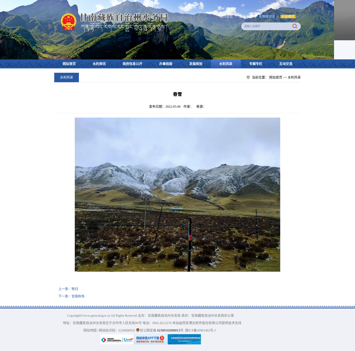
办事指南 (165, 64)
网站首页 (69, 64)
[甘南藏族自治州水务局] (111, 12)
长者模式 (288, 16)
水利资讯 (99, 64)
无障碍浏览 (267, 16)
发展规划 (195, 64)
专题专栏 (255, 64)
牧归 (74, 289)
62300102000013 (168, 330)
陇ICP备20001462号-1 (200, 330)
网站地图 (90, 330)
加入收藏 (246, 16)
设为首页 (226, 16)
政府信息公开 (132, 64)
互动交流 (285, 64)
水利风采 (225, 64)
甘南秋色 (78, 296)
